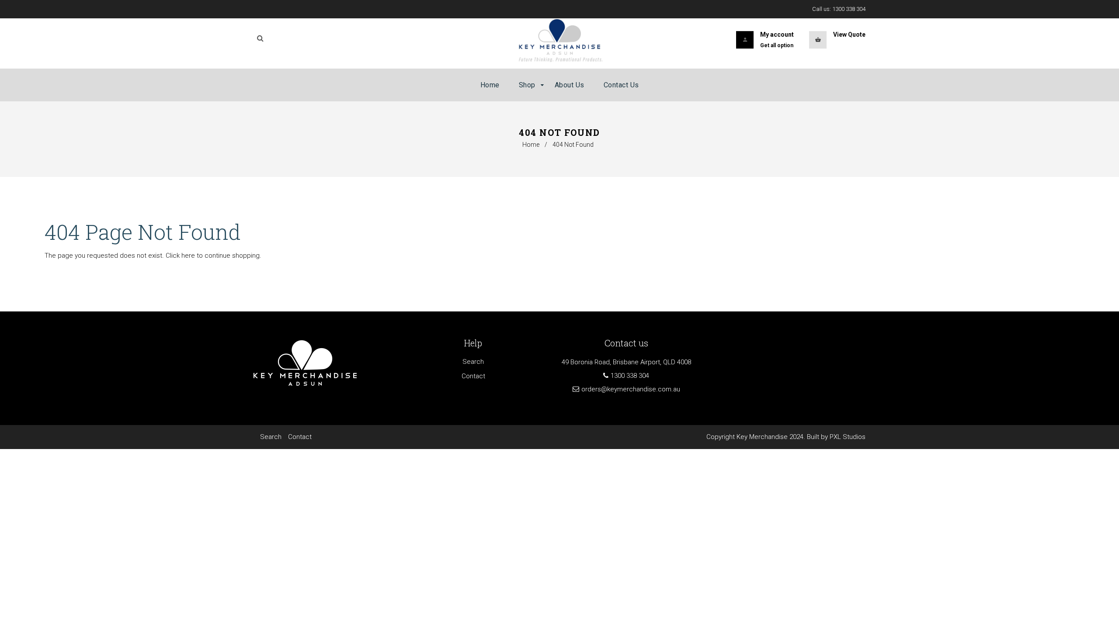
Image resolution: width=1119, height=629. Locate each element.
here (188, 255)
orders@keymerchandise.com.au (630, 389)
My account (777, 34)
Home (530, 144)
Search (473, 362)
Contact (473, 376)
